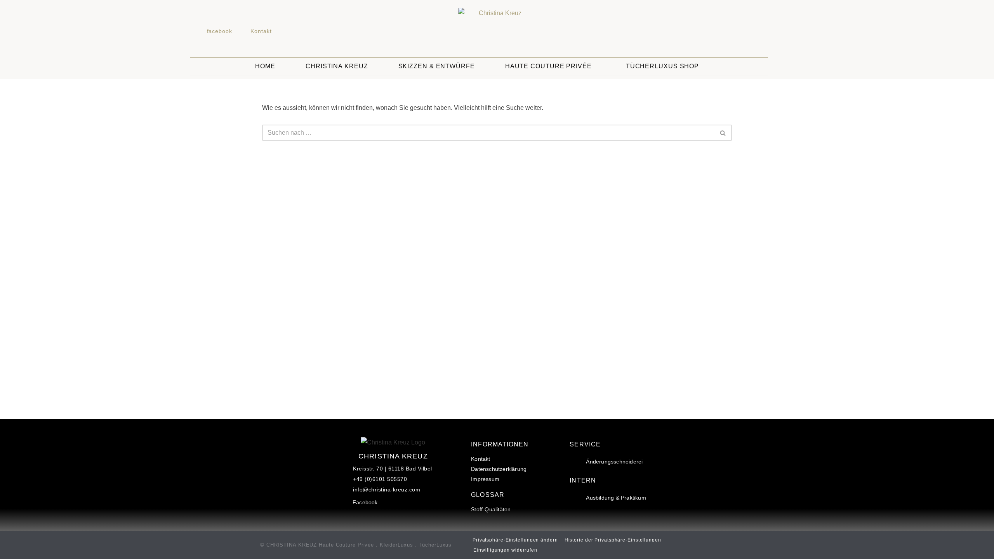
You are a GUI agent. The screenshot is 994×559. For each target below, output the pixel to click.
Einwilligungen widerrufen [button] (505, 550)
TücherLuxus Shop (662, 66)
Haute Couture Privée (548, 66)
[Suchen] (723, 133)
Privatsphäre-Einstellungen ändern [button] (515, 540)
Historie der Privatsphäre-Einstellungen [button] (613, 540)
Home (265, 66)
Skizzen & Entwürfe (436, 66)
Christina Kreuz (337, 66)
